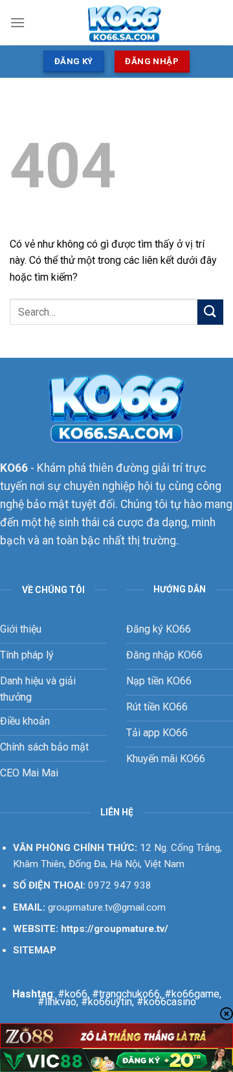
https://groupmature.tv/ (114, 929)
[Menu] (17, 22)
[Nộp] (210, 312)
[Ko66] (124, 22)
